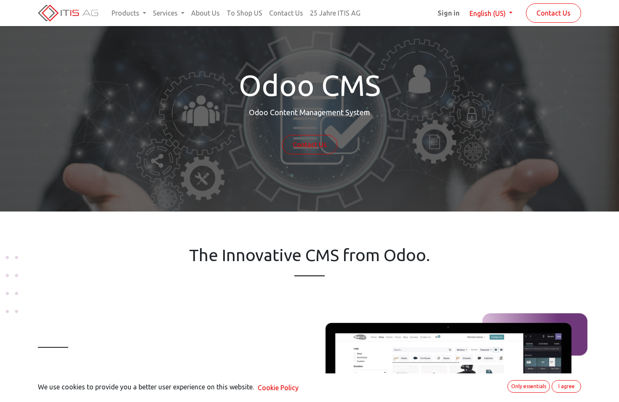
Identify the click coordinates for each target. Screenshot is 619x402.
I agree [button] (566, 386)
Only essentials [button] (528, 386)
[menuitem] (205, 13)
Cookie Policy (278, 387)
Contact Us (553, 13)
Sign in (448, 13)
